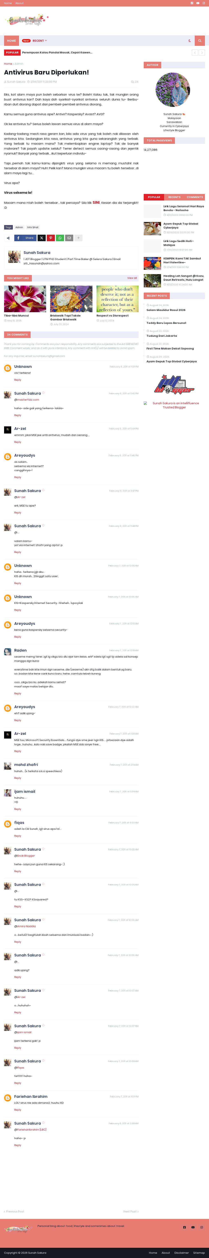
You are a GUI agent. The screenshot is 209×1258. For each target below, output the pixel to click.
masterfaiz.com (28, 400)
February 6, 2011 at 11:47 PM (124, 490)
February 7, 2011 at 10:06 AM (123, 920)
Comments (195, 197)
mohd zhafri (26, 764)
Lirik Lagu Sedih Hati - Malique (178, 243)
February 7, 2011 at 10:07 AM (123, 990)
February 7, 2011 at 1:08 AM (124, 733)
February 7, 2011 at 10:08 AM (123, 1061)
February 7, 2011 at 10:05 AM (123, 849)
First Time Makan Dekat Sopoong (170, 348)
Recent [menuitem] (38, 41)
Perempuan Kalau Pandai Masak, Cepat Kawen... (57, 52)
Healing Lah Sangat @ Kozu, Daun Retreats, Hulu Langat (183, 278)
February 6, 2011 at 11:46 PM (124, 455)
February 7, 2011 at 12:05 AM (123, 565)
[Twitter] (42, 238)
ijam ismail (24, 791)
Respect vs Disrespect (113, 316)
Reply (17, 380)
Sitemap (199, 1253)
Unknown (23, 366)
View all (132, 278)
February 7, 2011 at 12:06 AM (123, 596)
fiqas (19, 822)
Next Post (130, 1211)
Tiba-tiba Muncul (16, 316)
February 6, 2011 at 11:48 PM (124, 526)
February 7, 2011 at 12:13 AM (124, 623)
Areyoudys (24, 455)
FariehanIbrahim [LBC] (31, 1130)
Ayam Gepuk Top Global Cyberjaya (180, 225)
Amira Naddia (26, 926)
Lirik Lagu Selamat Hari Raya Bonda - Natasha (183, 208)
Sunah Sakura (37, 252)
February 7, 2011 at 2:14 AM (124, 764)
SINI (96, 202)
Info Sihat (32, 227)
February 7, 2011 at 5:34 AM (124, 791)
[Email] (69, 238)
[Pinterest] (51, 238)
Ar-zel (20, 428)
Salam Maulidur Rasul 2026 (166, 310)
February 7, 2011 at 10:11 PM (124, 1096)
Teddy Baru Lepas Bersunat (166, 323)
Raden (20, 650)
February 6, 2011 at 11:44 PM (124, 428)
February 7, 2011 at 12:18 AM (124, 650)
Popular (154, 197)
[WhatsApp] (60, 238)
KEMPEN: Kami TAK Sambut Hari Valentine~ (182, 260)
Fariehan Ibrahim (31, 1096)
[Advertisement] (130, 21)
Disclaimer (182, 1253)
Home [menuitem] (11, 41)
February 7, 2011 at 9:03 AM (124, 822)
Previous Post (15, 1211)
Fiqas (20, 1068)
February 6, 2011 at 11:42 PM (124, 393)
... (18, 532)
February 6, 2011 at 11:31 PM (124, 366)
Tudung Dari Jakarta (162, 336)
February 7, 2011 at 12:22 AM (123, 706)
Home (8, 3)
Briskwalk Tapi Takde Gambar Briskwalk (65, 317)
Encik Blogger (26, 856)
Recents (174, 197)
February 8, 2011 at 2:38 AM (124, 1123)
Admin (19, 64)
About (20, 3)
